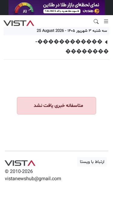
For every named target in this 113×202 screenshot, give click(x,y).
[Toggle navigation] (106, 21)
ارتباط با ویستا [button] (92, 162)
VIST (19, 21)
